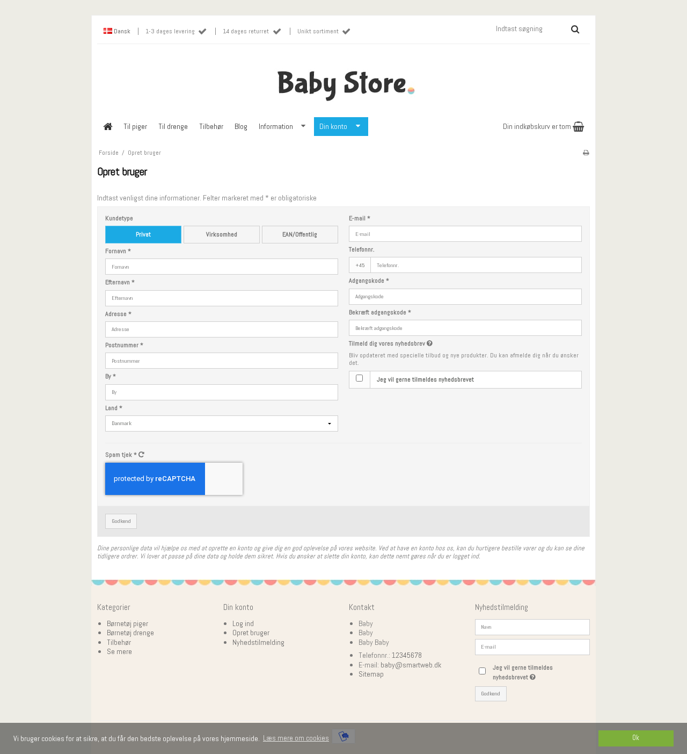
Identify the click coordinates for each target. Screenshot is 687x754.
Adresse (118, 314)
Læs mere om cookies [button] (296, 738)
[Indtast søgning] (537, 28)
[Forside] (107, 126)
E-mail (359, 218)
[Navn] (532, 626)
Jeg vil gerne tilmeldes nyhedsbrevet (425, 379)
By (110, 376)
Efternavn (120, 282)
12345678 (407, 655)
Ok (635, 738)
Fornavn (118, 251)
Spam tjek (121, 455)
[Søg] (575, 29)
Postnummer (124, 345)
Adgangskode (369, 281)
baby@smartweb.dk (411, 665)
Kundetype (119, 218)
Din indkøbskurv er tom (538, 126)
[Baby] (343, 82)
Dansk (121, 31)
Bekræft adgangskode (380, 312)
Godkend (121, 521)
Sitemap (371, 674)
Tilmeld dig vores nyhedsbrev (431, 344)
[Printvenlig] (586, 152)
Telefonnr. (362, 250)
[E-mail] (532, 646)
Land (113, 408)
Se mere (119, 651)
